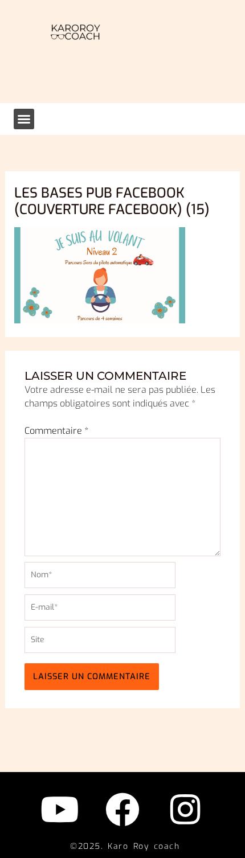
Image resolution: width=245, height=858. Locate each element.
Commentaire (56, 431)
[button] (24, 119)
